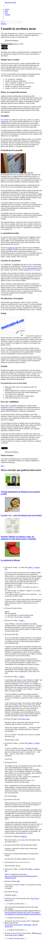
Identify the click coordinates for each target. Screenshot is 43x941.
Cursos (7, 9)
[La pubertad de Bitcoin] (12, 556)
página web (4, 121)
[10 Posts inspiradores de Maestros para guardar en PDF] (12, 488)
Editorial (3, 24)
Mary (18, 881)
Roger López (26, 719)
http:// (2, 466)
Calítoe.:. (22, 620)
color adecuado (32, 268)
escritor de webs (13, 247)
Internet (32, 237)
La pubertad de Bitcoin (10, 560)
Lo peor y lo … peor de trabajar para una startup (21, 515)
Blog (6, 11)
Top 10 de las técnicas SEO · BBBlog (23, 934)
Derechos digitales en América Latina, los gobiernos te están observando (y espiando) (18, 538)
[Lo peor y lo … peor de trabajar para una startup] (12, 511)
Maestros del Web (10, 2)
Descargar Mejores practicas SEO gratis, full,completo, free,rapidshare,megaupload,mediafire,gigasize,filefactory (23, 913)
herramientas (10, 409)
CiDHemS (23, 836)
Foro (6, 13)
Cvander (7, 14)
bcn (17, 892)
